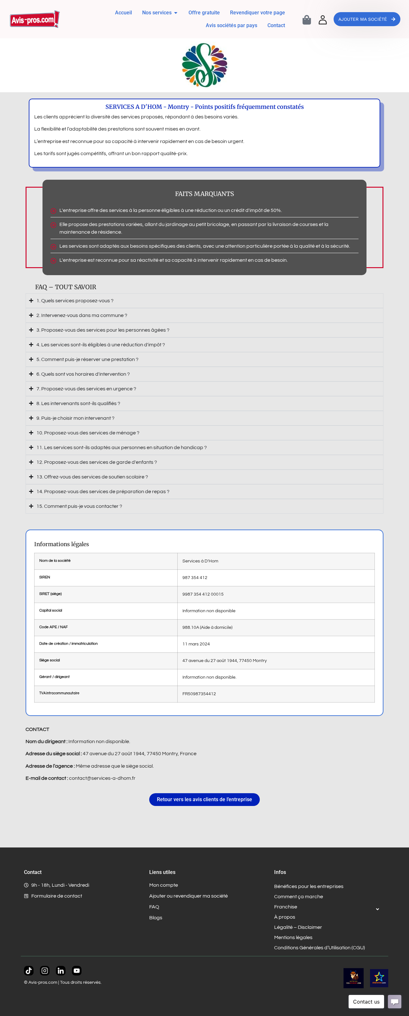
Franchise (285, 906)
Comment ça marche (298, 896)
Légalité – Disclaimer (298, 927)
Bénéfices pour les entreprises (308, 886)
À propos (284, 917)
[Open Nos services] (175, 13)
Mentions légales (293, 937)
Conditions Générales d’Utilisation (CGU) (319, 947)
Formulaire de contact (56, 896)
